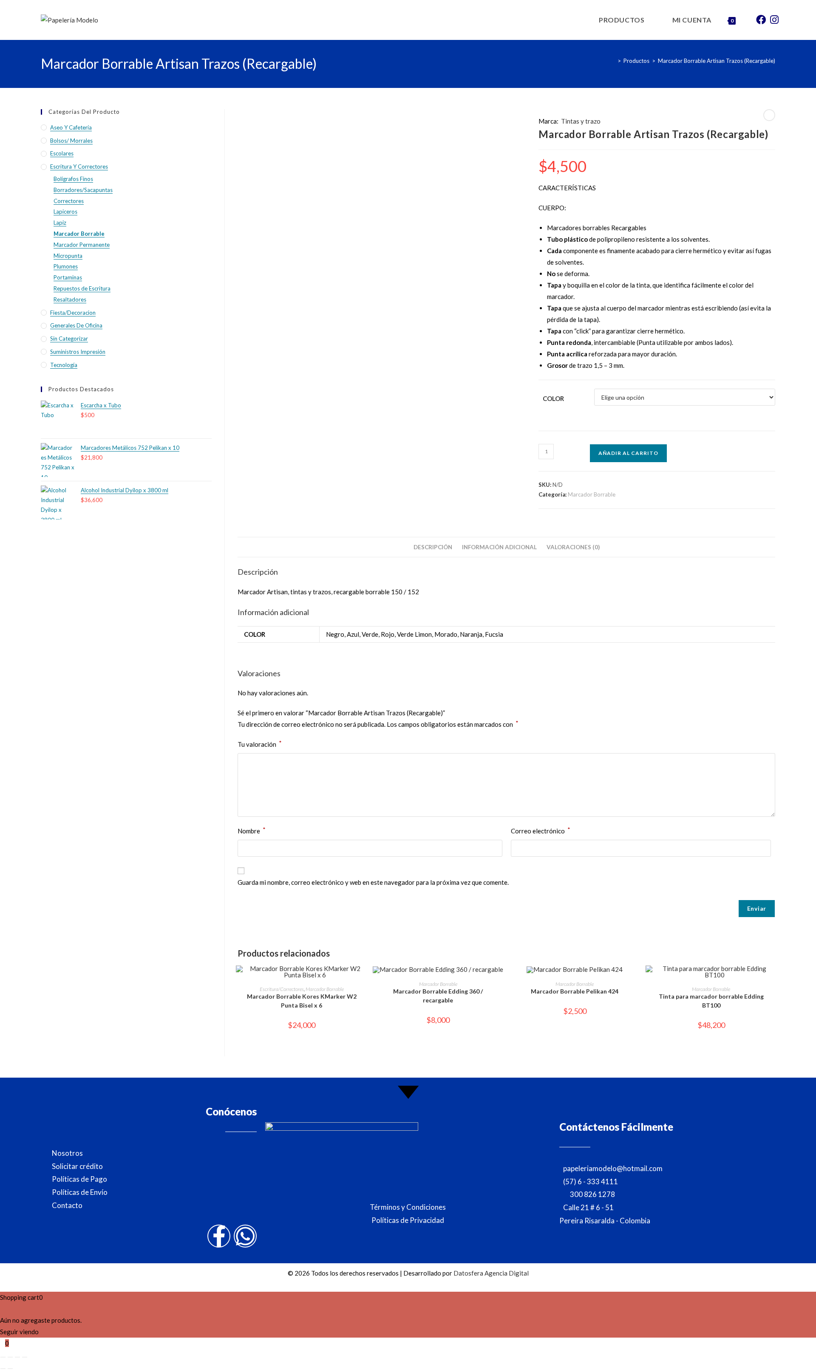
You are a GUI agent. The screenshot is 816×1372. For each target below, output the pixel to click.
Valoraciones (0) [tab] (573, 547)
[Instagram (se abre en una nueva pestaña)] (774, 19)
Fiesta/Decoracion (73, 312)
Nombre (252, 830)
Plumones (66, 266)
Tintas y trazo (581, 121)
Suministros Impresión (77, 351)
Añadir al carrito (628, 453)
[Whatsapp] (245, 1236)
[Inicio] (613, 60)
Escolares (62, 153)
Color (553, 398)
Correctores (69, 201)
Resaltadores (70, 299)
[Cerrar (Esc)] (25, 1357)
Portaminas (68, 277)
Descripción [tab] (433, 547)
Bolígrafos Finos (73, 178)
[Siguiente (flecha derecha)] (10, 1368)
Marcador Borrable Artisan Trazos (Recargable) (716, 60)
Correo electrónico (540, 830)
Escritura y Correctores (79, 166)
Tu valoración (260, 743)
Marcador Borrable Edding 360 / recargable (438, 996)
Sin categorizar (69, 338)
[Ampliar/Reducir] (3, 1357)
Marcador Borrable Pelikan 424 (574, 991)
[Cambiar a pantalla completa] (10, 1357)
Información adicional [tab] (499, 547)
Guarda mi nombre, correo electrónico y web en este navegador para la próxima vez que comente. (373, 882)
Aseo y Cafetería (71, 127)
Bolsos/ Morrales (71, 140)
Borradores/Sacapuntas (83, 189)
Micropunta (68, 255)
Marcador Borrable (591, 494)
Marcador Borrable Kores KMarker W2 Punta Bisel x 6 (302, 1001)
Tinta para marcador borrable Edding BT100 (711, 1001)
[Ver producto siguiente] (769, 115)
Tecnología (63, 364)
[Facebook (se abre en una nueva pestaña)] (761, 19)
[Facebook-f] (218, 1236)
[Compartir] (17, 1357)
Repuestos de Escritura (82, 288)
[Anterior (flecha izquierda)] (3, 1368)
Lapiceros (65, 211)
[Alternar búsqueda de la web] (746, 20)
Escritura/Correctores (282, 989)
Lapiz (60, 222)
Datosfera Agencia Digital (491, 1273)
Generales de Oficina (76, 325)
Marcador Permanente (82, 244)
